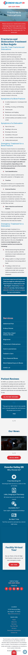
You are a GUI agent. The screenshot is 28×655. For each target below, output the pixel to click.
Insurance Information (14, 630)
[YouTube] (17, 588)
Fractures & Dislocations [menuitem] (11, 344)
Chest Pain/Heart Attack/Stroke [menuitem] (9, 334)
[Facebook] (6, 588)
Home (14, 619)
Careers (14, 628)
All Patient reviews (11, 397)
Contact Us (14, 632)
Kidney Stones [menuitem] (8, 328)
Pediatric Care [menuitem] (8, 353)
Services (14, 624)
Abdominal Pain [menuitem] (8, 324)
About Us (14, 622)
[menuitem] (14, 620)
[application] (14, 443)
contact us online (19, 290)
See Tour (14, 564)
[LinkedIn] (14, 588)
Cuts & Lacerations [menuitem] (9, 349)
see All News (13, 457)
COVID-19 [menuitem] (6, 368)
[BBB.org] (21, 588)
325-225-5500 (14, 7)
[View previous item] (10, 421)
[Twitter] (10, 588)
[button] (25, 652)
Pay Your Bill (14, 626)
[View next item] (17, 421)
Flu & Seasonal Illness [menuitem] (10, 358)
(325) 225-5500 (7, 290)
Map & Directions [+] (14, 613)
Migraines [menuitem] (6, 339)
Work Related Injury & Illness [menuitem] (13, 363)
